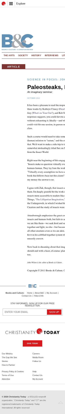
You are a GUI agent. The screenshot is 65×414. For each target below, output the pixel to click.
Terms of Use (8, 375)
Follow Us (36, 361)
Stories (5, 361)
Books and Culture (14, 293)
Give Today (32, 343)
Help (34, 371)
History (36, 55)
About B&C (39, 293)
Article (13, 66)
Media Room (38, 357)
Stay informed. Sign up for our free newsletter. (32, 304)
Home (29, 293)
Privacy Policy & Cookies (13, 371)
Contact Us (27, 296)
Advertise (6, 379)
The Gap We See (9, 357)
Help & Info (39, 296)
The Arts (9, 55)
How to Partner (8, 365)
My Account (52, 293)
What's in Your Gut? (43, 112)
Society (23, 55)
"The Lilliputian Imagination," (50, 199)
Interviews (51, 55)
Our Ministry (7, 354)
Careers (36, 354)
